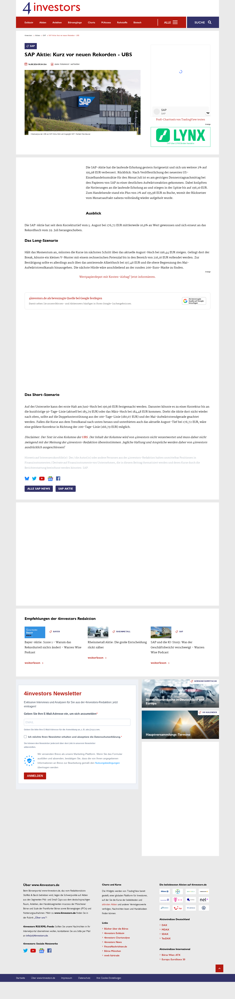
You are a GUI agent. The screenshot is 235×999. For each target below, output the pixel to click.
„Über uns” (40, 917)
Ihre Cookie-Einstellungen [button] (109, 977)
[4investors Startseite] (51, 8)
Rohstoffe (122, 22)
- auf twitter (74, 64)
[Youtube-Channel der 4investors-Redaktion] (42, 478)
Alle (167, 22)
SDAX (165, 934)
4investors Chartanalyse (117, 937)
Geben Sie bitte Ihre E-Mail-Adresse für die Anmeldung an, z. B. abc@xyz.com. (62, 729)
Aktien (42, 22)
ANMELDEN (35, 775)
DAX (164, 925)
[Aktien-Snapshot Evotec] (191, 899)
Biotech (137, 22)
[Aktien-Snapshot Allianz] (164, 891)
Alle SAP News (38, 488)
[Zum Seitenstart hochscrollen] (219, 968)
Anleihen (57, 22)
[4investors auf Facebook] (58, 479)
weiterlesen (32, 662)
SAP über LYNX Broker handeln (180, 143)
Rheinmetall (123, 632)
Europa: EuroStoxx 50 (173, 959)
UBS (85, 437)
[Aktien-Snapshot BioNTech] (191, 891)
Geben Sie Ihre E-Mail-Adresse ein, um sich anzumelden (60, 713)
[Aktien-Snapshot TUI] (178, 908)
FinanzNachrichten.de (115, 946)
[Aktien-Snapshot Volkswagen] (204, 908)
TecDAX (166, 938)
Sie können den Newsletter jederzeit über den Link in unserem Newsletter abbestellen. (59, 745)
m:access (106, 22)
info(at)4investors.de (37, 935)
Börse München (112, 951)
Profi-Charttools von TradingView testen (180, 120)
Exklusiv (29, 22)
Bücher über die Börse (116, 928)
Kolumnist (64, 64)
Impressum (66, 977)
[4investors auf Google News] (50, 479)
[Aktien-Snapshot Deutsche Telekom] (178, 899)
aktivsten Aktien (109, 904)
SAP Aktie (65, 488)
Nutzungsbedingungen (107, 763)
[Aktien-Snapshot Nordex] (164, 908)
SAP (44, 35)
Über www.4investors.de (43, 977)
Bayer (56, 632)
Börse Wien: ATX (171, 954)
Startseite (20, 977)
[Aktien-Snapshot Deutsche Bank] (164, 899)
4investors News (113, 942)
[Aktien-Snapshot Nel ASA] (204, 899)
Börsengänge (75, 22)
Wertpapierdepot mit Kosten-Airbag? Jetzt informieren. (117, 277)
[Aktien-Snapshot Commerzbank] (204, 891)
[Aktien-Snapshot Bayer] (178, 891)
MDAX (165, 929)
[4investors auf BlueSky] (27, 479)
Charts (91, 22)
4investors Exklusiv (114, 933)
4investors (28, 35)
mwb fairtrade (111, 955)
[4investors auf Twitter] (34, 479)
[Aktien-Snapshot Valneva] (191, 908)
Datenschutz (84, 977)
